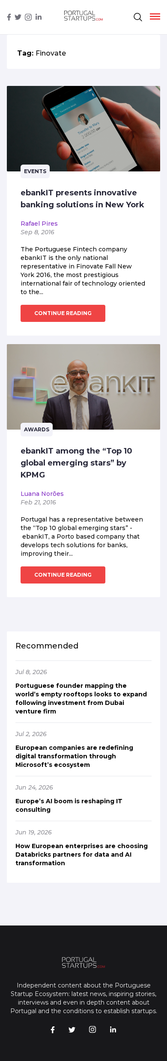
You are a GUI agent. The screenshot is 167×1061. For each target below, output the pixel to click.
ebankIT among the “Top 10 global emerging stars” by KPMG (76, 463)
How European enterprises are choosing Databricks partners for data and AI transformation (81, 854)
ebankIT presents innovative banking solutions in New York (82, 198)
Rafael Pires (39, 223)
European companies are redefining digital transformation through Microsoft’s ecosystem (74, 756)
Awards (36, 429)
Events (35, 171)
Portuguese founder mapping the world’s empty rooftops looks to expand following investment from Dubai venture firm (81, 698)
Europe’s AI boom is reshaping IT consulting (68, 805)
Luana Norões (42, 494)
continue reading (63, 313)
